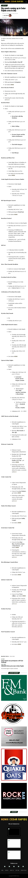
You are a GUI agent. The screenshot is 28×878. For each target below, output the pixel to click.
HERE (12, 84)
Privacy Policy (24, 870)
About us (12, 870)
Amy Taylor (6, 15)
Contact (6, 870)
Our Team (17, 870)
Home (2, 870)
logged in (8, 668)
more (8, 99)
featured (12, 656)
